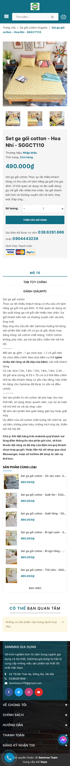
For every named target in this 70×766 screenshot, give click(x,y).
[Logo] (35, 6)
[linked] (39, 692)
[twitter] (19, 692)
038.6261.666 (51, 232)
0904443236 (25, 238)
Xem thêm (35, 588)
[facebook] (9, 692)
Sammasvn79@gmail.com (25, 683)
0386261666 (17, 678)
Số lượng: (12, 208)
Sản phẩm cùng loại (19, 467)
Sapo (44, 761)
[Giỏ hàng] (65, 16)
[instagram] (29, 692)
